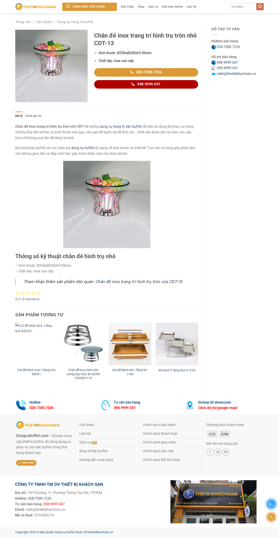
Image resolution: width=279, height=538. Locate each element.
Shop (141, 6)
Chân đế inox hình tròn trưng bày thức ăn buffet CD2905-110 (83, 374)
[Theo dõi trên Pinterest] (217, 452)
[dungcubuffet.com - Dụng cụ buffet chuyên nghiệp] (35, 6)
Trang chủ (23, 22)
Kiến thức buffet (172, 6)
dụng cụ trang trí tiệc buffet (120, 126)
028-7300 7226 (228, 47)
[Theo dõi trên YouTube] (225, 452)
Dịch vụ (153, 6)
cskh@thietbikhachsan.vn (236, 74)
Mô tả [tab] (18, 115)
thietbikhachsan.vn (100, 532)
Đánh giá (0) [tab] (33, 115)
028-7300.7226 (39, 498)
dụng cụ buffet (82, 148)
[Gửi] (260, 6)
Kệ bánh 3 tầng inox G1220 (177, 370)
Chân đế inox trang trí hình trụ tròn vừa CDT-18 (138, 281)
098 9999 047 (227, 62)
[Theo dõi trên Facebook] (210, 452)
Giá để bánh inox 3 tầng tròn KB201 (36, 372)
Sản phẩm (44, 22)
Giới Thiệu (127, 6)
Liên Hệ (192, 6)
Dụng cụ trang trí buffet (75, 22)
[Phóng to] (21, 97)
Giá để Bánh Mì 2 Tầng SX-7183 (130, 372)
